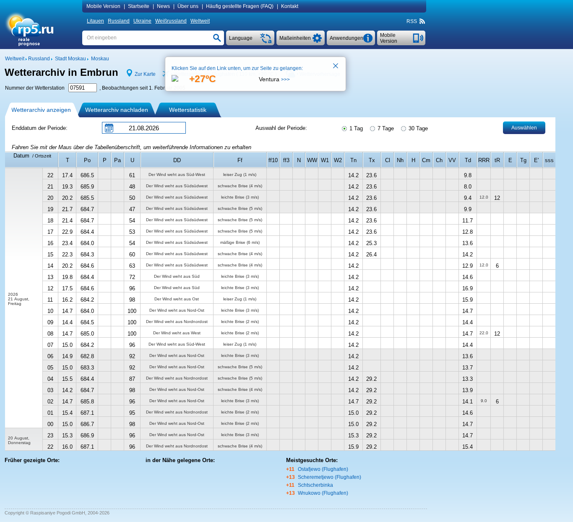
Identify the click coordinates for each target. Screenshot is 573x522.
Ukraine (142, 21)
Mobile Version (103, 6)
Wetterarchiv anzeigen (41, 109)
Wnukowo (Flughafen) (323, 493)
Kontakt (289, 6)
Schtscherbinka (315, 485)
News (163, 6)
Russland (119, 21)
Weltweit (200, 21)
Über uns (187, 6)
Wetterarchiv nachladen (116, 109)
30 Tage (417, 128)
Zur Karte (145, 74)
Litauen (95, 21)
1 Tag (355, 128)
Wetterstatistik (187, 109)
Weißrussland (171, 21)
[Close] (336, 66)
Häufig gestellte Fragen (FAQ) (239, 6)
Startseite (138, 6)
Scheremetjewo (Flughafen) (329, 477)
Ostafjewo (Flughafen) (323, 469)
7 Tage (385, 128)
